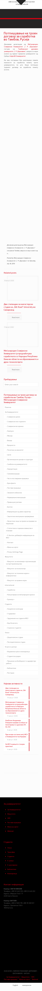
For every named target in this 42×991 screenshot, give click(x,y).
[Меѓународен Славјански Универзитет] (21, 13)
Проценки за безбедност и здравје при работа (21, 662)
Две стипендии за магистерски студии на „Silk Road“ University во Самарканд (20, 307)
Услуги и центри (11, 647)
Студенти (8, 604)
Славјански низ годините (16, 421)
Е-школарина (12, 865)
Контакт (10, 542)
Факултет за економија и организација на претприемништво (21, 562)
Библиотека (11, 668)
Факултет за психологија (16, 568)
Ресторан (10, 673)
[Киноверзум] (30, 961)
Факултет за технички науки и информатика (17, 574)
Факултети (9, 557)
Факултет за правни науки (17, 580)
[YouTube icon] (19, 7)
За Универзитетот (11, 412)
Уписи (7, 632)
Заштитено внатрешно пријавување (20, 516)
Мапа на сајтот (12, 547)
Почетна (8, 407)
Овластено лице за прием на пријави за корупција (21, 522)
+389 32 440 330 (14, 2)
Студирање (11, 614)
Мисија (9, 436)
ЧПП (8, 818)
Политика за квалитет (15, 450)
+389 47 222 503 (29, 2)
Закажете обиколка (14, 493)
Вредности (11, 445)
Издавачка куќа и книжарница (18, 651)
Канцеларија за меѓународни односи (21, 595)
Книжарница (12, 873)
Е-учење (10, 861)
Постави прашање (14, 488)
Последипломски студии (16, 642)
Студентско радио (14, 656)
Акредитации (12, 469)
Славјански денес (13, 417)
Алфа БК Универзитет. (18, 56)
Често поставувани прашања (18, 478)
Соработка (11, 590)
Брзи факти (11, 483)
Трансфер (11, 852)
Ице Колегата (12, 623)
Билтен (10, 507)
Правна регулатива (14, 502)
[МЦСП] (12, 961)
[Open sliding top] (21, 2)
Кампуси (10, 431)
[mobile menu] (39, 13)
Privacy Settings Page (15, 552)
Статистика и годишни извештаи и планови (19, 529)
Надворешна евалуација (16, 497)
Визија (9, 440)
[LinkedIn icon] (22, 7)
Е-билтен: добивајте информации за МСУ (20, 536)
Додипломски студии (15, 637)
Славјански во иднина (15, 426)
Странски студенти (14, 628)
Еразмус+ (10, 599)
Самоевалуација (13, 474)
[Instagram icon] (25, 7)
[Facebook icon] (17, 7)
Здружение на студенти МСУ (17, 618)
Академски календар (15, 609)
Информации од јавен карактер (19, 512)
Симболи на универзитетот (17, 464)
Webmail (10, 831)
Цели (9, 455)
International (9, 585)
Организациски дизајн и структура (20, 459)
